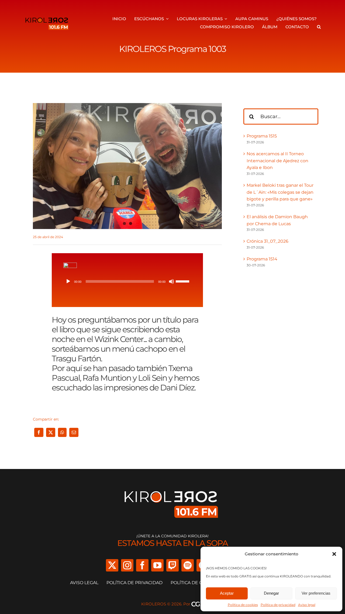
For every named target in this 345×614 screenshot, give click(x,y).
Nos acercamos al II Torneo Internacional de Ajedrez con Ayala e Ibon (277, 160)
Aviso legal (306, 605)
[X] (51, 432)
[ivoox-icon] (70, 264)
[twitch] (172, 565)
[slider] (183, 281)
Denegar (271, 593)
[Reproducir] (68, 281)
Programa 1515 (262, 136)
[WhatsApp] (62, 432)
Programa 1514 (262, 259)
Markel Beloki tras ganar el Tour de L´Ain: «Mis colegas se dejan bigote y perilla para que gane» (280, 192)
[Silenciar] (171, 281)
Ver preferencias (316, 593)
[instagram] (127, 565)
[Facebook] (39, 432)
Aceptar (227, 593)
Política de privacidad (278, 605)
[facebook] (142, 565)
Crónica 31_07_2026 (267, 241)
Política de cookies (243, 605)
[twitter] (112, 565)
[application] (127, 281)
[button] (334, 554)
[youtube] (157, 565)
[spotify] (187, 565)
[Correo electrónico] (74, 432)
